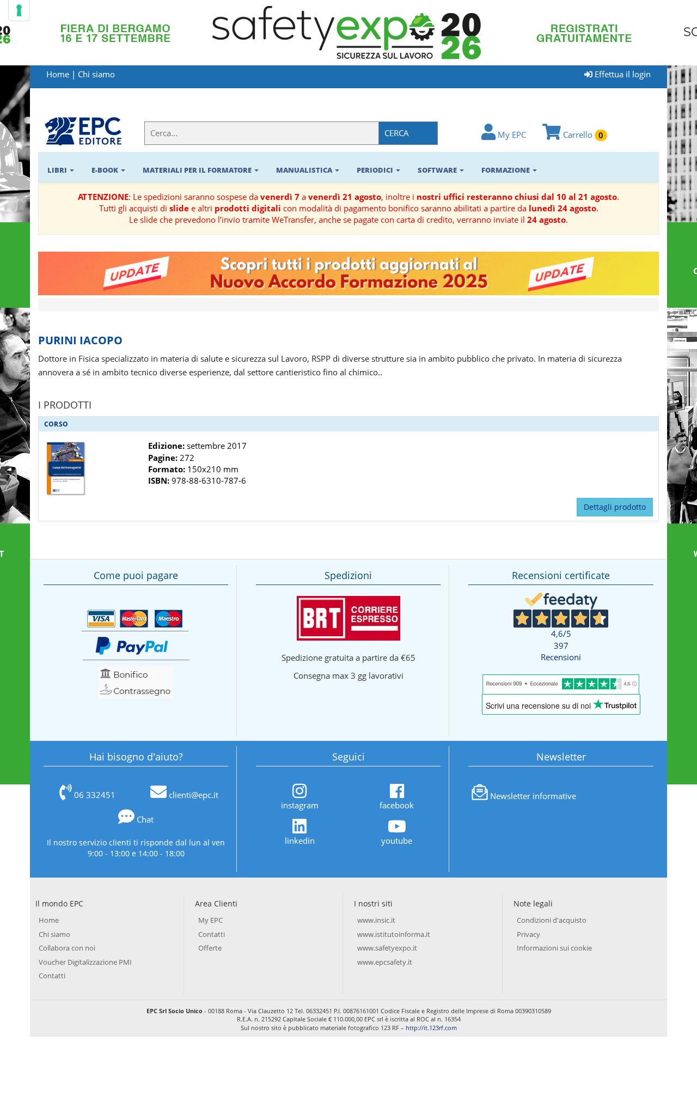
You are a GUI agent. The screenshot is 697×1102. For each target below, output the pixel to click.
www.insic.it (376, 920)
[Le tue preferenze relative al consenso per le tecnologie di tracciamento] (19, 10)
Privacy (528, 934)
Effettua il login (621, 74)
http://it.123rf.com (431, 1028)
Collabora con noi (67, 948)
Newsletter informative (533, 795)
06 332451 (94, 794)
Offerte (210, 948)
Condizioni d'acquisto (551, 920)
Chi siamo (96, 74)
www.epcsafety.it (384, 962)
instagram (300, 805)
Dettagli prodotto (615, 507)
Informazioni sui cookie (554, 948)
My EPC (511, 134)
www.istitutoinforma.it (393, 934)
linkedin (300, 840)
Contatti (52, 976)
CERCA (396, 132)
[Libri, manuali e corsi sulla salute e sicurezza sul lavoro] (83, 130)
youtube (396, 840)
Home (57, 74)
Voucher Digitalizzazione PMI (85, 962)
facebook (397, 805)
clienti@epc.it (193, 794)
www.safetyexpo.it (387, 948)
